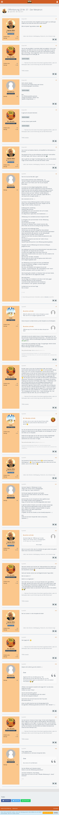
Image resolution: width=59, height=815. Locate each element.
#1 (56, 19)
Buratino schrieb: (28, 311)
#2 (56, 45)
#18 (56, 748)
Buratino (46, 297)
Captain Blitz (12, 11)
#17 (56, 717)
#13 (56, 563)
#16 (56, 664)
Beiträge (5, 38)
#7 (56, 306)
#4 (56, 110)
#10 (56, 457)
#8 (56, 365)
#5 (56, 147)
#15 (56, 637)
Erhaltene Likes (7, 36)
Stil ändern (55, 808)
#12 (56, 530)
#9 (56, 413)
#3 (56, 80)
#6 (56, 174)
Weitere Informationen (47, 812)
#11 (56, 484)
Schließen (56, 812)
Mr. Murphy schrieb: (29, 418)
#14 (56, 610)
